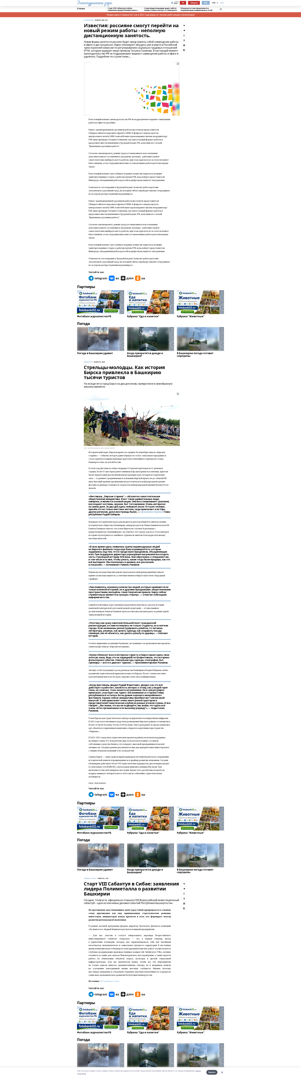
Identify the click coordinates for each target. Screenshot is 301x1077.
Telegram (194, 3)
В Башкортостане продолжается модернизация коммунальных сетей (196, 9)
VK (183, 3)
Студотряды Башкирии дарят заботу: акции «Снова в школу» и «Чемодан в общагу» (160, 9)
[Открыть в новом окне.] (98, 278)
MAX (206, 3)
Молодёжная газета (109, 981)
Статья (81, 8)
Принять (212, 1072)
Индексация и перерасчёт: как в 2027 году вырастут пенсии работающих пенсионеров (150, 14)
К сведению (89, 20)
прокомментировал (152, 511)
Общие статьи (90, 878)
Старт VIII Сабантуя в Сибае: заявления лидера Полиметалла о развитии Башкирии (122, 9)
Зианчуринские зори (94, 2)
